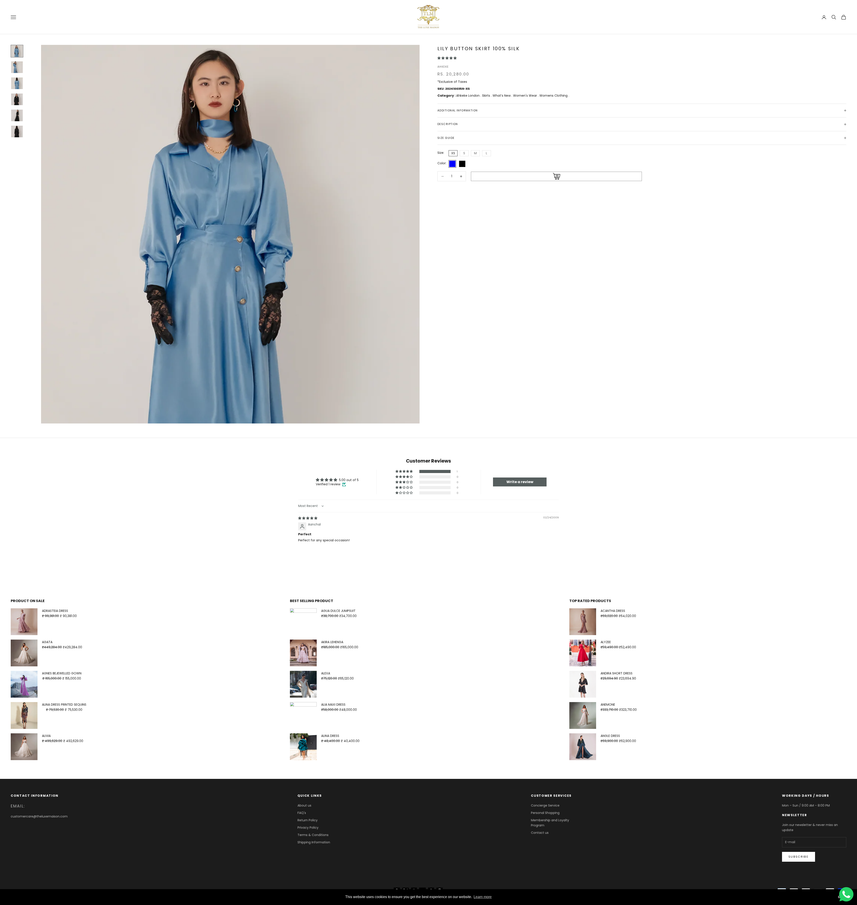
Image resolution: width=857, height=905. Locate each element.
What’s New (502, 95)
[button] (447, 58)
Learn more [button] (483, 897)
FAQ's (301, 813)
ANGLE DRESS (610, 736)
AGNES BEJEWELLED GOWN (61, 673)
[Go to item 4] (17, 99)
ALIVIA (46, 736)
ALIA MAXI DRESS (333, 704)
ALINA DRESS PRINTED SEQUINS (64, 704)
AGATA (47, 642)
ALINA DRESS (330, 736)
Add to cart (556, 176)
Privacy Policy (307, 827)
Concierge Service (545, 805)
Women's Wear (525, 95)
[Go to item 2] (17, 67)
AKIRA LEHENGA (332, 642)
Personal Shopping (545, 813)
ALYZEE (606, 642)
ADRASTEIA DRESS (55, 611)
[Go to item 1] (17, 51)
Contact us (540, 832)
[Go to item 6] (17, 131)
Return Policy (307, 820)
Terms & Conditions (313, 835)
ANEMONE (608, 704)
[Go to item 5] (17, 115)
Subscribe (798, 857)
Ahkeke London (468, 95)
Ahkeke (443, 67)
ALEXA (325, 673)
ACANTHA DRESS (613, 611)
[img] (307, 518)
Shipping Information (313, 842)
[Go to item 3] (17, 83)
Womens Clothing (553, 95)
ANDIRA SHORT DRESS (616, 673)
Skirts (486, 95)
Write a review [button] (519, 481)
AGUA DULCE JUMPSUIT (338, 611)
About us (304, 805)
